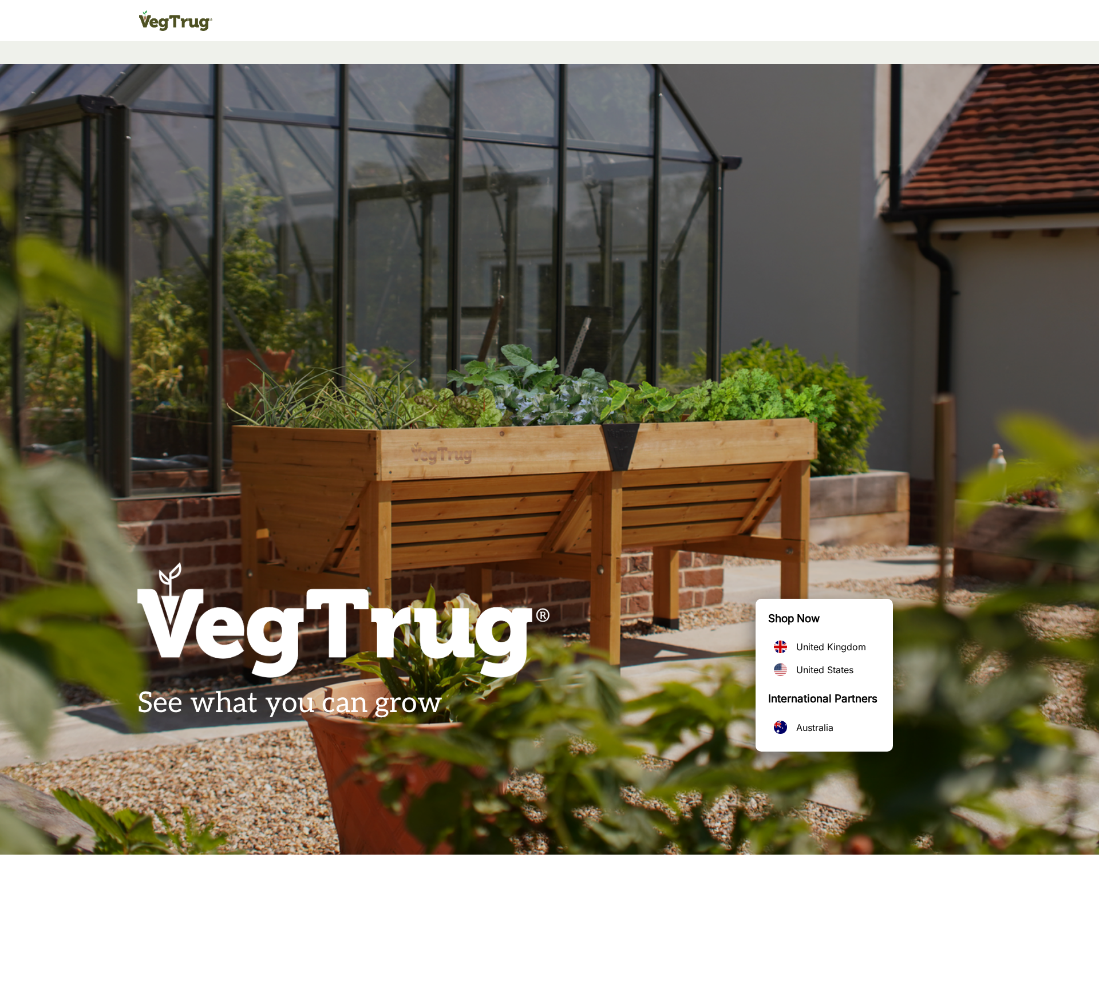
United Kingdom (831, 647)
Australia (814, 727)
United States (824, 669)
